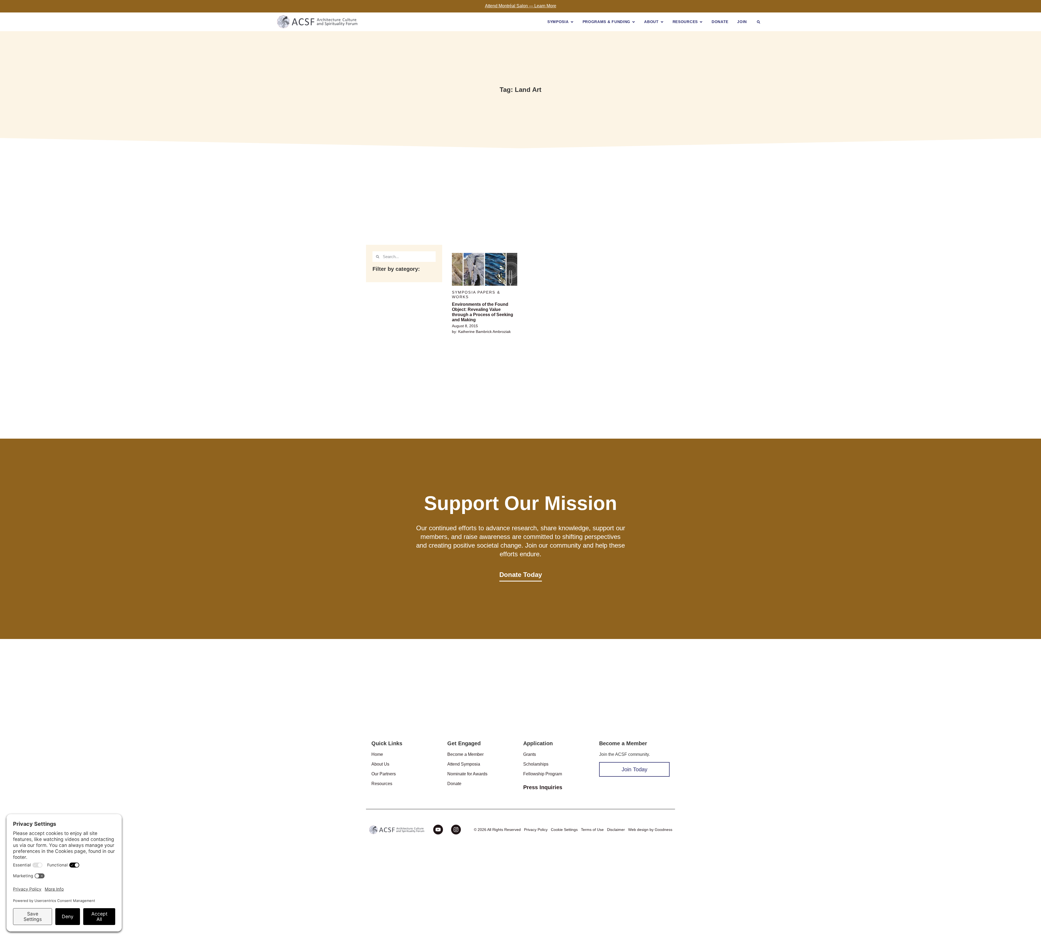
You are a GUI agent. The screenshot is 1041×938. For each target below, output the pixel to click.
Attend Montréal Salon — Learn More (520, 6)
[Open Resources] (701, 22)
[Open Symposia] (572, 22)
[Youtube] (438, 829)
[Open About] (662, 22)
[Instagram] (456, 829)
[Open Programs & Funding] (633, 22)
